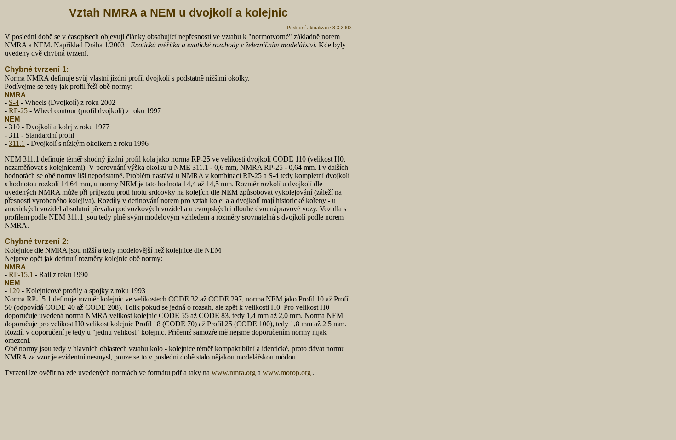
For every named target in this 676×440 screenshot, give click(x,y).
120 (14, 291)
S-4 (14, 102)
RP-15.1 (21, 274)
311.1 (17, 143)
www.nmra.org (234, 372)
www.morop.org (288, 372)
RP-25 (18, 111)
